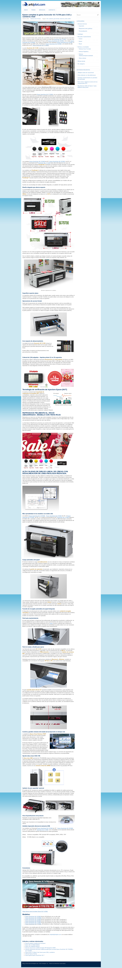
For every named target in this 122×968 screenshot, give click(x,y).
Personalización (83, 31)
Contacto (52, 10)
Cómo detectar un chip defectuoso (87, 75)
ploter (66, 18)
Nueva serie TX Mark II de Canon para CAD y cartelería (40, 952)
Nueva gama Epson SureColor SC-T (34, 955)
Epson (80, 41)
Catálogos (80, 34)
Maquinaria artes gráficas (85, 28)
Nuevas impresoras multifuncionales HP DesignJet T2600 (40, 947)
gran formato (56, 18)
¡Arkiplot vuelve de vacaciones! (86, 72)
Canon (80, 38)
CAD (47, 18)
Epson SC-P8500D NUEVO (32, 946)
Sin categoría (81, 63)
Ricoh (80, 43)
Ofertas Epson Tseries (31, 953)
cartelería (51, 18)
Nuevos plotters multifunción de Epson (35, 943)
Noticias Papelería (83, 51)
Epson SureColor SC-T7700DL (41, 45)
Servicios (42, 10)
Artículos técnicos (82, 24)
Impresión (81, 26)
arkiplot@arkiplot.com (55, 934)
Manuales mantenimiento (84, 36)
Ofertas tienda (81, 61)
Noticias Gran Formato (36, 18)
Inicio (26, 10)
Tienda (33, 10)
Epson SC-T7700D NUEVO (32, 944)
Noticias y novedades (83, 47)
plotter (69, 18)
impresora (62, 18)
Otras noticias (82, 58)
